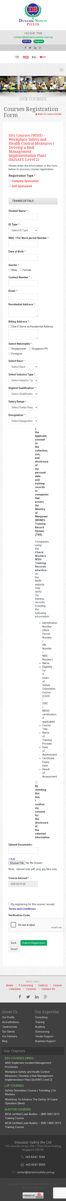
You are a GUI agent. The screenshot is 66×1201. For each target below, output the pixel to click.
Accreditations (10, 1022)
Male (14, 270)
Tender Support (44, 1036)
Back (13, 942)
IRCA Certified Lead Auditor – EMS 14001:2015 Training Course (33, 1125)
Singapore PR (39, 348)
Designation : (17, 415)
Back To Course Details (49, 114)
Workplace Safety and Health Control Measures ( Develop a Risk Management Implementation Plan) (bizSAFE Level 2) (29, 1075)
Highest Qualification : (22, 388)
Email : (13, 290)
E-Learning (26, 985)
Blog (4, 1041)
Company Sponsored (24, 181)
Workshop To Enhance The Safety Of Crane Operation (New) (31, 1101)
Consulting (41, 1017)
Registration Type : (23, 175)
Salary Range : (17, 401)
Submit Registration (33, 942)
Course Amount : (19, 878)
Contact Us (48, 989)
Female (26, 270)
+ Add (11, 859)
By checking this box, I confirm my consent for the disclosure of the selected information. (37, 812)
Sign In (26, 41)
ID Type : (14, 224)
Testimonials (9, 1026)
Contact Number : (20, 277)
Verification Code (19, 915)
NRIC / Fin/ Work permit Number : (29, 238)
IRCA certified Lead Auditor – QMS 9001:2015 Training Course (32, 1116)
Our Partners (9, 1036)
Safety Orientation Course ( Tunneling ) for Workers (30, 1092)
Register (38, 41)
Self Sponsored (21, 186)
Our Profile (8, 1017)
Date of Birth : (17, 251)
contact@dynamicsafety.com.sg (33, 37)
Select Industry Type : (22, 374)
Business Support (45, 1041)
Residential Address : (22, 304)
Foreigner (16, 353)
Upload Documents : (20, 844)
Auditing (40, 1026)
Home (9, 985)
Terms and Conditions (22, 908)
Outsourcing (42, 1031)
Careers (31, 989)
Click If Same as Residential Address (32, 326)
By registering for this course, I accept (33, 904)
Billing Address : (19, 321)
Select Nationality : (20, 343)
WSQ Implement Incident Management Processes (28, 1064)
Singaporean (18, 348)
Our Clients (8, 1031)
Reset (14, 949)
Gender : (14, 265)
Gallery (43, 985)
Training (40, 1022)
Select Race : (17, 360)
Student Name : (18, 210)
